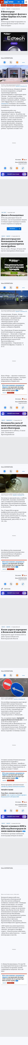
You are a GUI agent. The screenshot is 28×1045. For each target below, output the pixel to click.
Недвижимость (9, 420)
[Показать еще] (23, 62)
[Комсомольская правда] (8, 2)
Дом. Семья (4, 212)
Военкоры (17, 5)
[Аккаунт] (26, 2)
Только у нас (10, 5)
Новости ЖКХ (7, 588)
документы (4, 103)
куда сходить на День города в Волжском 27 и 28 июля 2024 (13, 796)
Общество (8, 236)
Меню (2, 2)
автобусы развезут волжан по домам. (13, 786)
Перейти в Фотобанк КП (21, 86)
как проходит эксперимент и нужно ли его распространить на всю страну (13, 388)
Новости (3, 5)
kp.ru (25, 159)
